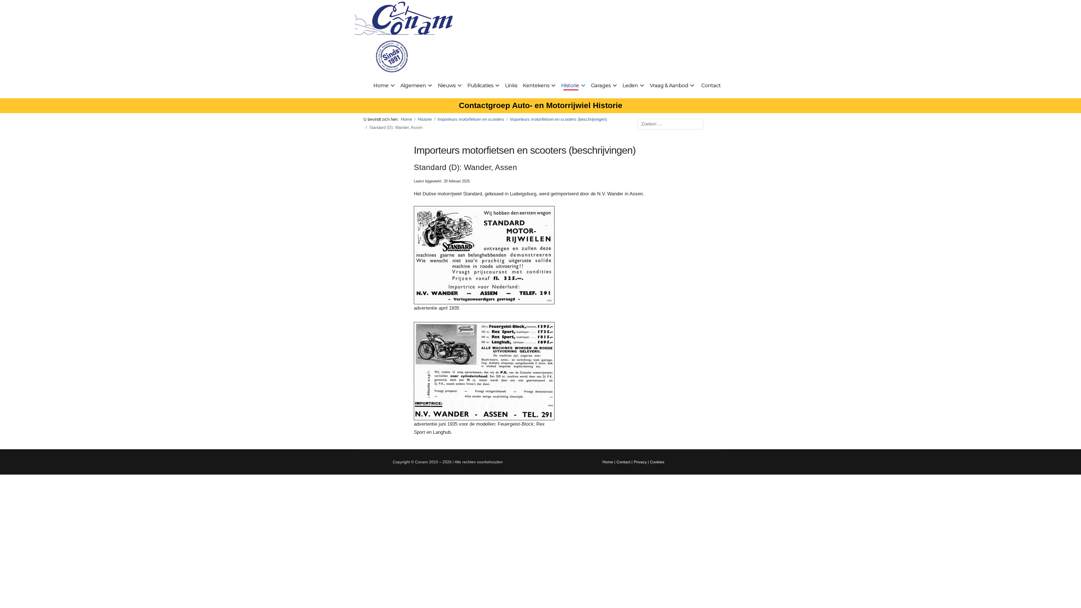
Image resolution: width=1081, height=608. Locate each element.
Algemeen (413, 85)
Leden (630, 85)
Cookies (657, 462)
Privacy (640, 462)
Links (511, 85)
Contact (711, 85)
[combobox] (670, 124)
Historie (570, 85)
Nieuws (446, 85)
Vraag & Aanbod (669, 85)
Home (380, 85)
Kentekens (536, 85)
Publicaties (480, 85)
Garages (601, 85)
